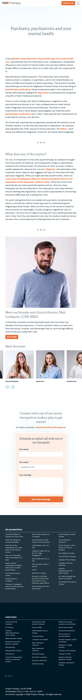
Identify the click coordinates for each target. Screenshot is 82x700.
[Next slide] (13, 387)
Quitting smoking (37, 664)
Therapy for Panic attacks (67, 651)
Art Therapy (9, 627)
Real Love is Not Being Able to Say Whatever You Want (14, 557)
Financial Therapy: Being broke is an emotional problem (13, 659)
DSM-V (63, 128)
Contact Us (68, 3)
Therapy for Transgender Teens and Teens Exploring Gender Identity (14, 586)
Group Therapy (37, 627)
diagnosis (50, 169)
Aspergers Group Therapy (67, 560)
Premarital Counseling (39, 657)
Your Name (24, 449)
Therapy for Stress (65, 654)
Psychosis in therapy (39, 573)
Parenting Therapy (38, 654)
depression (43, 92)
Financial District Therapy (67, 556)
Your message (25, 475)
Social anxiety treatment (67, 631)
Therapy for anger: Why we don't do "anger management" (41, 553)
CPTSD (34, 570)
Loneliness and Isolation (40, 639)
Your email (24, 462)
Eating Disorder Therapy (13, 651)
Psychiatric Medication (39, 660)
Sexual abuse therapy (66, 627)
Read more (12, 337)
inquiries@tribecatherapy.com (51, 427)
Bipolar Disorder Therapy (13, 638)
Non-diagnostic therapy (66, 553)
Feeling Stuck (9, 654)
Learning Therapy (37, 636)
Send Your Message (41, 499)
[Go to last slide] (7, 387)
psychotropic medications (18, 89)
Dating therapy (10, 647)
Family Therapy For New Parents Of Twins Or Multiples (67, 547)
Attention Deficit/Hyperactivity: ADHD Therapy (66, 571)
